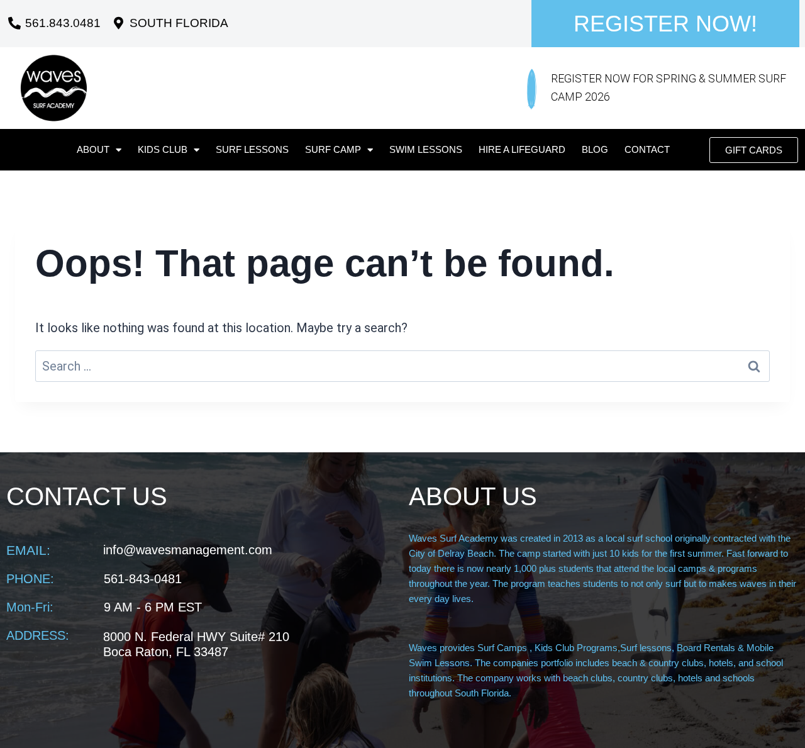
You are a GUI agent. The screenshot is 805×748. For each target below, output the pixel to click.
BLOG (595, 149)
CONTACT (647, 149)
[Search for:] (402, 366)
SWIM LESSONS (425, 149)
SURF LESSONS (252, 149)
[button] (753, 150)
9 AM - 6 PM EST (153, 607)
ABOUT (93, 149)
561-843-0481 (143, 579)
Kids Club (162, 149)
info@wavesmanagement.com (187, 550)
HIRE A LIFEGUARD (522, 149)
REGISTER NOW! (665, 23)
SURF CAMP (333, 149)
